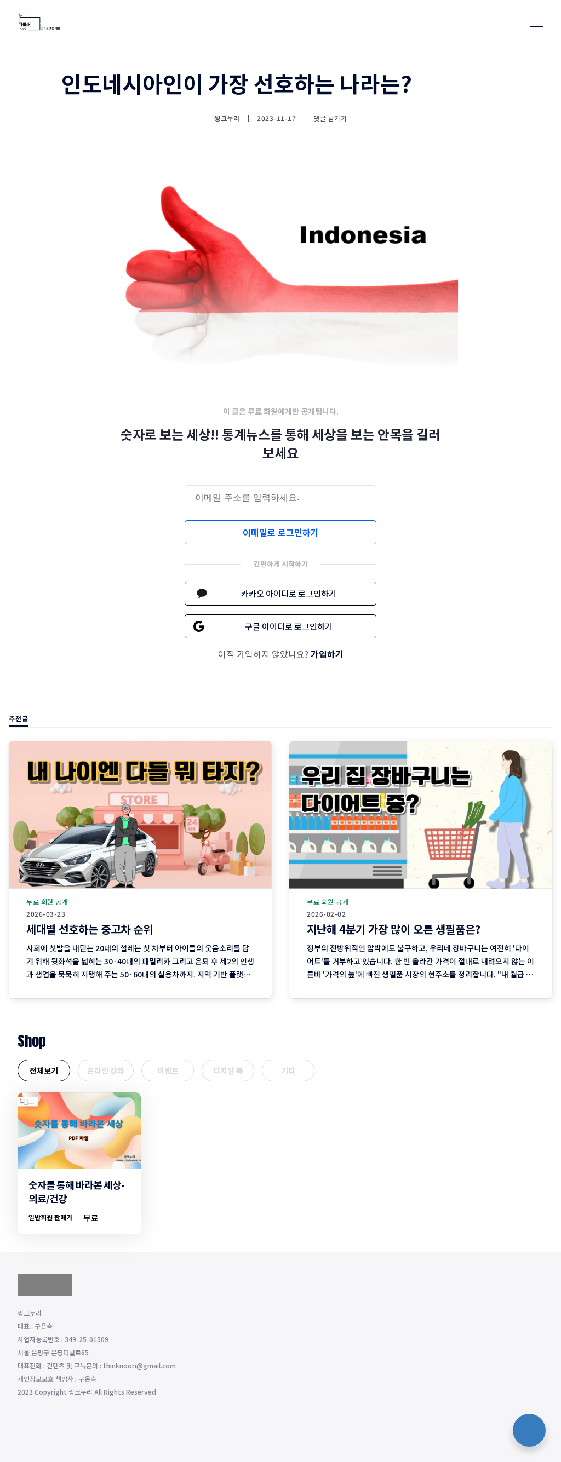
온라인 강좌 (105, 1070)
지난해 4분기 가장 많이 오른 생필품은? (393, 929)
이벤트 (168, 1070)
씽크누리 (226, 118)
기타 (288, 1070)
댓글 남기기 (330, 118)
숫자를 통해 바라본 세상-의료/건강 (76, 1191)
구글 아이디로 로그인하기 (289, 626)
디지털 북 (228, 1070)
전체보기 (44, 1070)
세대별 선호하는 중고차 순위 (89, 929)
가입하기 (327, 653)
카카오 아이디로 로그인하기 (288, 593)
